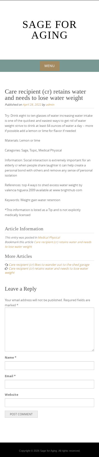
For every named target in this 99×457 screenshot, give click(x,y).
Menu (49, 65)
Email (10, 376)
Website (11, 394)
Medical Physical (49, 237)
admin (50, 104)
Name (10, 357)
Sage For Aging (49, 30)
